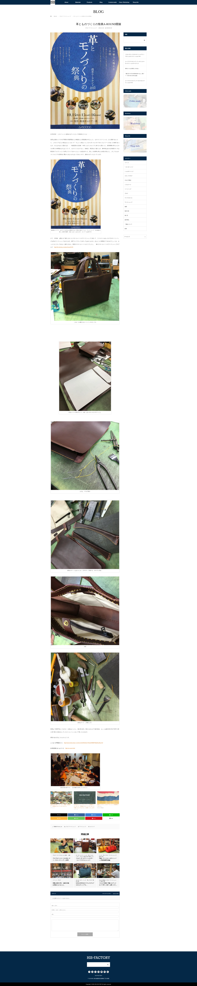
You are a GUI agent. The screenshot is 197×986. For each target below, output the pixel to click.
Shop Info (136, 2)
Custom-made (112, 2)
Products (89, 2)
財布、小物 (67, 855)
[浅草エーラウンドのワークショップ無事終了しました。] (108, 797)
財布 (126, 228)
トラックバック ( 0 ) (106, 893)
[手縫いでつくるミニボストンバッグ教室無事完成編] (108, 845)
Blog (101, 2)
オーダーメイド (79, 855)
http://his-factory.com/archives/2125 (63, 247)
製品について (129, 224)
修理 (126, 206)
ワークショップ (93, 28)
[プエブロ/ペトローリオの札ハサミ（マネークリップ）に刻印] (61, 845)
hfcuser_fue (59, 826)
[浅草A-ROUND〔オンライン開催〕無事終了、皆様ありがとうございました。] (61, 797)
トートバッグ (128, 189)
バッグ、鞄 (86, 855)
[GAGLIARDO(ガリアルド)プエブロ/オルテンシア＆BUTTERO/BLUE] (85, 870)
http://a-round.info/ (70, 748)
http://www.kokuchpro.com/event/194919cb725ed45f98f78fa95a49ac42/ (83, 743)
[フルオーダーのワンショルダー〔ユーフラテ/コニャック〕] (85, 845)
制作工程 (86, 856)
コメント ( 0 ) (116, 893)
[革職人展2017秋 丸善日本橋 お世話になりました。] (61, 870)
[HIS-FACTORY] (52, 2)
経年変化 (127, 219)
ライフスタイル (60, 855)
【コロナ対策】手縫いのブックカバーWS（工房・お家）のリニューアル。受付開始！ (108, 884)
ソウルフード (128, 184)
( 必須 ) (54, 905)
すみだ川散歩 (102, 880)
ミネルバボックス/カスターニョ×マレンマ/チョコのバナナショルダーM (134, 55)
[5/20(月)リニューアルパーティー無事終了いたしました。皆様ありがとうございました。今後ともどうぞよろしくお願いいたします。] (85, 797)
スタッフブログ (128, 175)
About (66, 2)
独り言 (126, 215)
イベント (55, 880)
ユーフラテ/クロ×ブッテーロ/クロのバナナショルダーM (135, 81)
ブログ (86, 28)
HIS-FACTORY (98, 984)
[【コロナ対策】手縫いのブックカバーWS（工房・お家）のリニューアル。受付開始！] (108, 870)
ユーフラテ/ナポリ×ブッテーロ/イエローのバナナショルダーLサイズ (135, 62)
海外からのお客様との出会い (132, 68)
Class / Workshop (124, 2)
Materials (78, 2)
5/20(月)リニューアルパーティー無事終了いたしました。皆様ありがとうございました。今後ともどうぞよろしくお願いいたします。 (84, 806)
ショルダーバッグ (129, 171)
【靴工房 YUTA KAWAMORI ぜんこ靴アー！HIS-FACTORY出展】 (134, 74)
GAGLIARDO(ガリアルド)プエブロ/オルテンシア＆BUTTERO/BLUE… (85, 884)
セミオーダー (79, 880)
